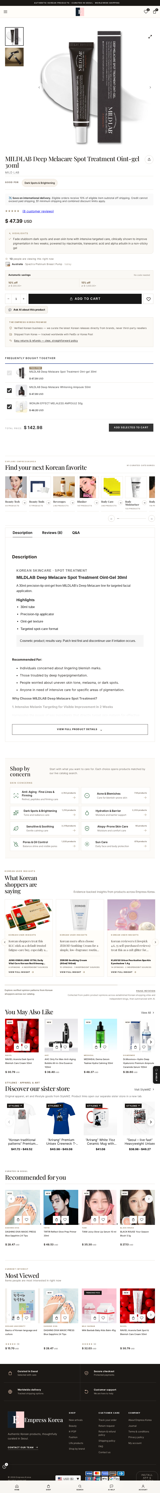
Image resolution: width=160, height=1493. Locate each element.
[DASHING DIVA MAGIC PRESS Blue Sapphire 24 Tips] (22, 1207)
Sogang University (15, 1326)
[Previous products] (11, 1199)
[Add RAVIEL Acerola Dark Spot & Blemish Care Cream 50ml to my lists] (26, 1047)
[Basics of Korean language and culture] (22, 1305)
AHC (47, 1055)
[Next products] (149, 1199)
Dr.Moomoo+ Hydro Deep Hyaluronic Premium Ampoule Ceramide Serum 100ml (138, 1063)
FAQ (101, 1446)
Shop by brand (77, 1448)
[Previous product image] (39, 87)
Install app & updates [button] (147, 1477)
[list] (80, 494)
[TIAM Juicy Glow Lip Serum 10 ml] (99, 1207)
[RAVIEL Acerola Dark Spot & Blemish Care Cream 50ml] (21, 1035)
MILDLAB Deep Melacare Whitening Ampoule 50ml (60, 387)
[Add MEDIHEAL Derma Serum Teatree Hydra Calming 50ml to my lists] (104, 1047)
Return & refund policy (107, 1433)
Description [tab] (22, 533)
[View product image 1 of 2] (14, 36)
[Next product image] (150, 87)
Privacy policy (136, 1437)
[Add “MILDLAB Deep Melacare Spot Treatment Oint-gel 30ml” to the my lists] (148, 299)
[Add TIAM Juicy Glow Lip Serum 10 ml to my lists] (103, 1219)
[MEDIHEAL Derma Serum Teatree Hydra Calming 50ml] (100, 1035)
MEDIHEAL (89, 1055)
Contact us (104, 1452)
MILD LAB (12, 172)
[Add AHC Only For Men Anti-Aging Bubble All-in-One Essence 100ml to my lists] (65, 1047)
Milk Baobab (88, 1326)
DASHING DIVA (12, 1228)
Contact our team (21, 1447)
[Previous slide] (4, 942)
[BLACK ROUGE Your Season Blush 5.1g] (137, 1207)
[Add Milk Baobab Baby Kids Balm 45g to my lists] (103, 1318)
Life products (76, 1443)
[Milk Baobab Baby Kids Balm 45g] (99, 1305)
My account (134, 1443)
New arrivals (76, 1419)
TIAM (84, 1228)
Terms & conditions (138, 1431)
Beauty (73, 1425)
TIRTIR (47, 1228)
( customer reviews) (38, 211)
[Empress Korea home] (80, 11)
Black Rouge (127, 1228)
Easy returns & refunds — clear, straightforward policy (46, 340)
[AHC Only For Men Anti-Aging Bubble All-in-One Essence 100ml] (61, 1035)
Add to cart (88, 298)
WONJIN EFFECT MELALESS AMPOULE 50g (56, 403)
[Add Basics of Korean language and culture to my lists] (26, 1318)
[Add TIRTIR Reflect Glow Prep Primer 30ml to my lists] (65, 1219)
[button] (17, 1047)
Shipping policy (107, 1440)
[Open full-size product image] (150, 36)
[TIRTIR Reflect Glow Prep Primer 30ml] (61, 1207)
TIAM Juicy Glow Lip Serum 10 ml (99, 1231)
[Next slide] (155, 942)
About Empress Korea (140, 1419)
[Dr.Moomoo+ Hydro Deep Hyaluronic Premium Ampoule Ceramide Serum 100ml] (139, 1035)
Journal (132, 1425)
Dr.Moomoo (129, 1055)
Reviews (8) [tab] (52, 533)
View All (146, 1012)
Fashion (73, 1437)
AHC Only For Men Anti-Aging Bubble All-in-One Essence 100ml (60, 1063)
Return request (107, 1425)
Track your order (107, 1419)
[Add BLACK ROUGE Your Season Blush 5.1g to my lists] (142, 1219)
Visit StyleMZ (144, 1089)
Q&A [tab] (76, 533)
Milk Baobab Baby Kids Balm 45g (99, 1330)
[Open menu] (5, 11)
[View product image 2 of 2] (14, 57)
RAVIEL (8, 1055)
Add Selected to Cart (131, 427)
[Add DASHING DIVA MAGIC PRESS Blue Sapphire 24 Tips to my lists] (26, 1219)
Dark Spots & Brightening (40, 182)
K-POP (72, 1431)
